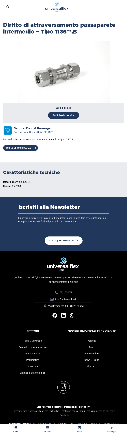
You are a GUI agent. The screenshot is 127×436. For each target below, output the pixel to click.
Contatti (91, 366)
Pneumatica (32, 360)
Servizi (91, 347)
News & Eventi (91, 360)
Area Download (92, 353)
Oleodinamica (32, 353)
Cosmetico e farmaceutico (33, 347)
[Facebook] (54, 315)
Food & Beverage (38, 128)
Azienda (92, 341)
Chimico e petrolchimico (33, 373)
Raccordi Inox (21, 132)
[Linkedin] (63, 315)
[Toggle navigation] (104, 7)
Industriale (32, 366)
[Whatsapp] (72, 315)
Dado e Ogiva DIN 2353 (41, 132)
